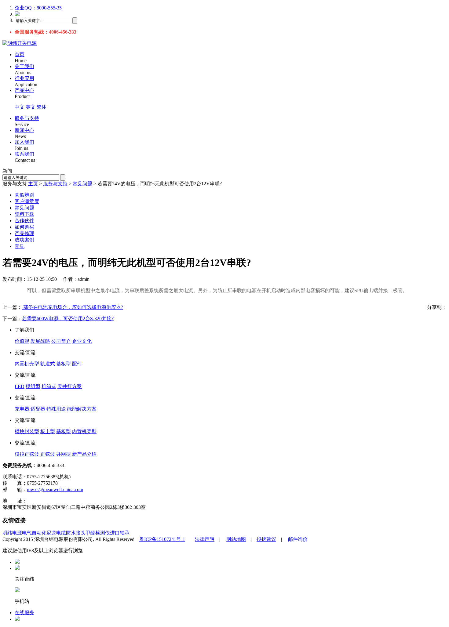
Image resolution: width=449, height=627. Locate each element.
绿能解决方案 (82, 408)
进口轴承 (120, 532)
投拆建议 (266, 539)
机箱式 (49, 386)
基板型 (63, 363)
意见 (19, 246)
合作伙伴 (24, 220)
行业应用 (24, 78)
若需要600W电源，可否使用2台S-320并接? (68, 318)
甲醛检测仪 (98, 532)
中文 (19, 107)
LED (19, 386)
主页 (33, 183)
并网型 (63, 454)
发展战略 (40, 341)
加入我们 (24, 142)
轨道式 (47, 363)
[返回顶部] (17, 562)
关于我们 (24, 66)
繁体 (41, 107)
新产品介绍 (84, 454)
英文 (30, 107)
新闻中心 (24, 130)
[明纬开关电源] (19, 43)
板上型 (47, 431)
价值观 (22, 341)
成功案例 (24, 239)
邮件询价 (298, 539)
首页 (19, 54)
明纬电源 (12, 532)
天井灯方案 (69, 386)
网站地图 (236, 539)
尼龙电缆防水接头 (66, 532)
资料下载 (24, 214)
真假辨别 (24, 195)
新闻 (7, 170)
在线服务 (24, 612)
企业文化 (82, 341)
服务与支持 (27, 118)
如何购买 (24, 227)
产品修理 (24, 233)
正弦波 (47, 454)
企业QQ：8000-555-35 (38, 7)
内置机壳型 (27, 363)
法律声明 (204, 539)
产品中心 (24, 90)
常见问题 (82, 183)
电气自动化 (34, 532)
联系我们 (24, 154)
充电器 (22, 408)
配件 (77, 363)
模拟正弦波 (27, 454)
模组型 (33, 386)
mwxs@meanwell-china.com (55, 489)
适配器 (38, 408)
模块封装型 (27, 431)
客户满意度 (27, 201)
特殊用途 (56, 408)
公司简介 (61, 341)
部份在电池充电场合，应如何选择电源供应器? (72, 307)
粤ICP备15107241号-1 (162, 539)
